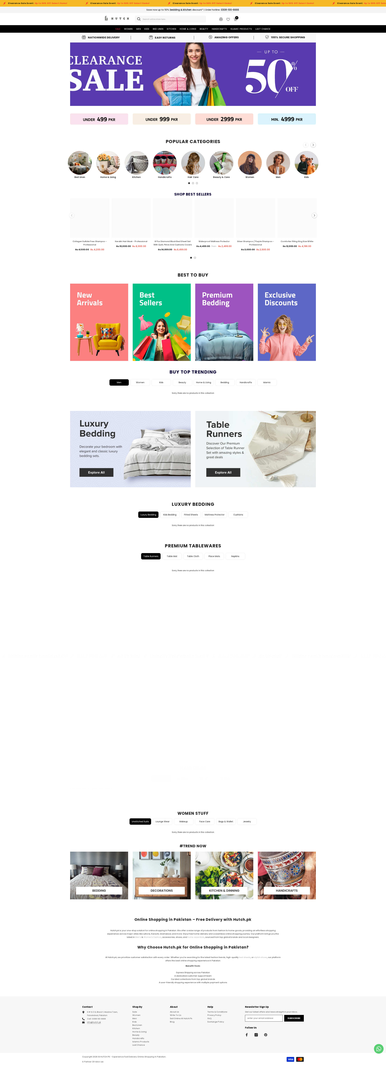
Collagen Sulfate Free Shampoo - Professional (90, 243)
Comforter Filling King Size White (297, 241)
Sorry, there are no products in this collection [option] (193, 393)
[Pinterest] (265, 1034)
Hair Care (193, 177)
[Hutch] (99, 119)
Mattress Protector (215, 514)
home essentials (195, 937)
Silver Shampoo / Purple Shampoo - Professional (255, 243)
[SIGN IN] (221, 19)
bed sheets (244, 957)
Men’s (138, 937)
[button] (313, 145)
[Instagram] (256, 1034)
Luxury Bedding (148, 514)
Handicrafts (165, 177)
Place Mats (214, 556)
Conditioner (182, 778)
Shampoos (161, 778)
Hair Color (204, 778)
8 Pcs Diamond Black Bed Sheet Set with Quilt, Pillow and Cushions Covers (172, 243)
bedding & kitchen (180, 9)
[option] (80, 165)
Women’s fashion (152, 937)
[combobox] (173, 19)
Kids (306, 177)
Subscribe (294, 1018)
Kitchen (136, 177)
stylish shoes (260, 957)
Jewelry (247, 821)
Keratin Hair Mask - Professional (131, 241)
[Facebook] (246, 1034)
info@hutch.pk (94, 1022)
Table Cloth (193, 556)
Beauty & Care (221, 177)
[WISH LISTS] (228, 19)
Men (278, 177)
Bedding (225, 382)
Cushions (238, 514)
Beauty (182, 382)
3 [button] (197, 183)
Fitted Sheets (191, 514)
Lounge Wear (162, 821)
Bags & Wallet (226, 821)
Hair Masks (224, 778)
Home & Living (108, 177)
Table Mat (172, 556)
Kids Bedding (169, 514)
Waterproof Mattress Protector (214, 241)
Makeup (183, 821)
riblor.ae (99, 1061)
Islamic (267, 382)
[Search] (170, 19)
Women (249, 177)
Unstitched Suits (140, 821)
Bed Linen (79, 177)
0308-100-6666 (230, 9)
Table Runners (150, 556)
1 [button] (189, 183)
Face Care (204, 821)
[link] (101, 37)
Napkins (235, 556)
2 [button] (193, 183)
